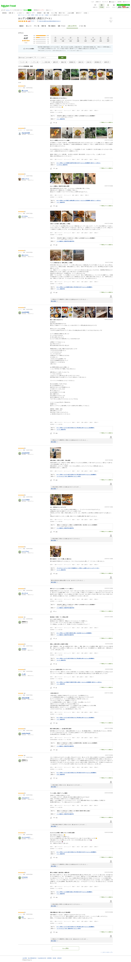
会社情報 (25, 958)
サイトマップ (105, 1)
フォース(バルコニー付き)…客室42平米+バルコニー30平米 (69, 476)
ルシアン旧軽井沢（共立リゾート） (35, 18)
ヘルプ (92, 1)
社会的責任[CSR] (42, 958)
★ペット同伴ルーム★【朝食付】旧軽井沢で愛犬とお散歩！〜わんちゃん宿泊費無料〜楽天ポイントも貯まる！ (79, 682)
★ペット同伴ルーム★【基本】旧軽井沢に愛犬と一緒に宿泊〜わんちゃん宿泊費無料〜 (74, 633)
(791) (72, 26)
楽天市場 (119, 1)
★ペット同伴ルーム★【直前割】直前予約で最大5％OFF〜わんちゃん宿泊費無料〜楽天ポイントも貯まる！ (79, 163)
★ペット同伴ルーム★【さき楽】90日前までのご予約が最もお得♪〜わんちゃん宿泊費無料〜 (76, 427)
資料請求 (59, 958)
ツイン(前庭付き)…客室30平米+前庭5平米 (65, 528)
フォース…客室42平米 (61, 429)
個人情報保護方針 (32, 958)
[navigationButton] (110, 74)
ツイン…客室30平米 (61, 119)
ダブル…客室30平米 (61, 774)
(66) (51, 26)
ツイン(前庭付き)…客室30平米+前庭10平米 (65, 241)
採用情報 (49, 958)
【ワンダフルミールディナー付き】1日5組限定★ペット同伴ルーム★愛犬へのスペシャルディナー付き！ (78, 568)
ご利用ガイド (98, 1)
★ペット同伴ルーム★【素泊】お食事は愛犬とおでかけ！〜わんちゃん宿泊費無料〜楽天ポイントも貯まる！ (79, 200)
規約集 (54, 958)
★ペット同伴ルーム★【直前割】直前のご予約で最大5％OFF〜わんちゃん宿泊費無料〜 (75, 287)
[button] (22, 74)
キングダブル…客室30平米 (62, 164)
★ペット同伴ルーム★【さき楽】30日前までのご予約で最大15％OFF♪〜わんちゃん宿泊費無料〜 (77, 474)
